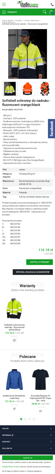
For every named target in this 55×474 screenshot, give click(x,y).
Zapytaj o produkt (39, 262)
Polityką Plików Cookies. (11, 467)
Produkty (12, 12)
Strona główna (7, 21)
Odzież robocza (8, 22)
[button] (21, 419)
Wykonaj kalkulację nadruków (32, 272)
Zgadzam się (27, 458)
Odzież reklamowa (31, 21)
